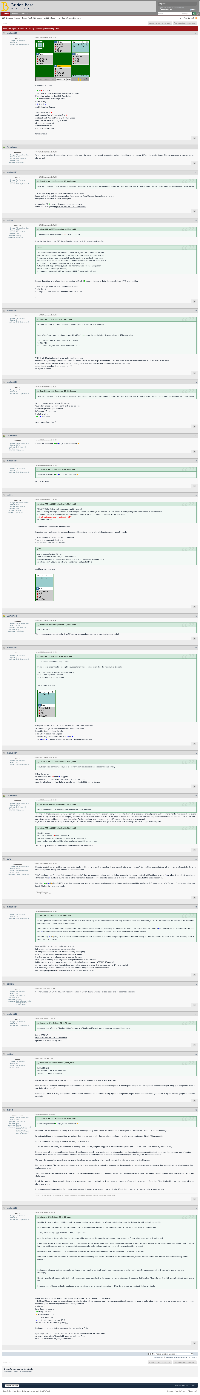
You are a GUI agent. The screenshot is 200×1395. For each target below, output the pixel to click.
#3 (196, 172)
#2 (196, 147)
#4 (196, 220)
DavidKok (12, 147)
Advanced (197, 13)
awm (9, 859)
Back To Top (7, 1391)
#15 (196, 907)
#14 (196, 859)
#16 (196, 984)
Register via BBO (167, 9)
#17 (196, 1014)
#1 (196, 33)
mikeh (10, 1110)
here (63, 241)
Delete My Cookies (28, 1391)
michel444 (12, 33)
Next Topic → (193, 1357)
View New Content (187, 18)
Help (194, 9)
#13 (196, 796)
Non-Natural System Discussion (69, 18)
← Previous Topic (158, 1357)
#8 (196, 461)
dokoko (11, 984)
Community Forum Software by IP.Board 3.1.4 (182, 1391)
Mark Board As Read (43, 1391)
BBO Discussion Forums (11, 18)
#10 (196, 616)
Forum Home (17, 1391)
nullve (10, 220)
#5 (196, 311)
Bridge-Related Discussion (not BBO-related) (39, 18)
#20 (196, 1208)
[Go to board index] (18, 6)
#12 (196, 753)
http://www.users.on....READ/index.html (70, 207)
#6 (196, 382)
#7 (196, 436)
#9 (196, 495)
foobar (10, 1054)
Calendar (24, 14)
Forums (6, 14)
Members (14, 14)
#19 (196, 1110)
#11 (196, 648)
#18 (196, 1054)
